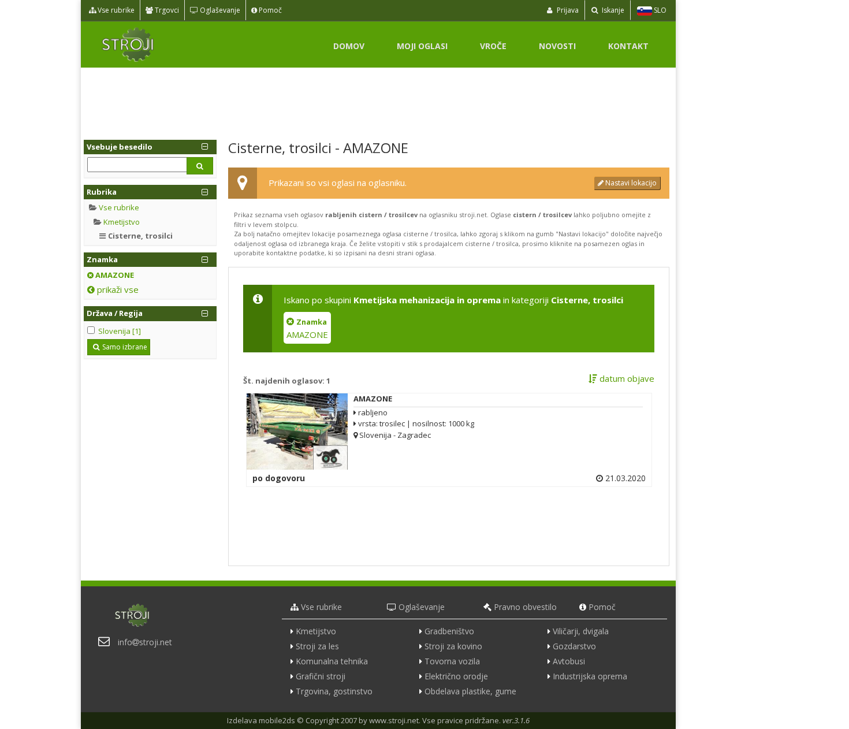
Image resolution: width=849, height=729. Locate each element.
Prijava (567, 10)
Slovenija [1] (119, 331)
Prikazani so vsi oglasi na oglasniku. (338, 182)
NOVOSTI (557, 45)
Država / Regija (115, 313)
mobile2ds (277, 720)
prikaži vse (117, 289)
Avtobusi (569, 661)
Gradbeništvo (449, 631)
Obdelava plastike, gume (470, 691)
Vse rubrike (115, 10)
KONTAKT (628, 45)
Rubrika (102, 192)
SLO (659, 10)
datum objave (625, 378)
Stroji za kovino (453, 646)
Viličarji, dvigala (581, 631)
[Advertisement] (378, 99)
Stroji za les (317, 646)
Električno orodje (456, 676)
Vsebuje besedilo (119, 147)
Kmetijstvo (121, 222)
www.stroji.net (394, 720)
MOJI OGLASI (422, 45)
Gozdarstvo (574, 646)
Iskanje (612, 10)
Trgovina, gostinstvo (334, 691)
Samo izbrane (124, 347)
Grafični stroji (320, 676)
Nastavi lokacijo (630, 183)
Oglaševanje (219, 10)
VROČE (493, 45)
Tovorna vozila (452, 661)
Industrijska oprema (590, 676)
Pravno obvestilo (525, 606)
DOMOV (348, 45)
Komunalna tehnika (332, 661)
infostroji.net (145, 642)
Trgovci (166, 10)
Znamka (102, 259)
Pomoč (269, 10)
